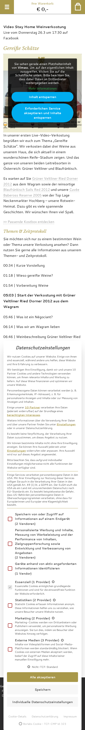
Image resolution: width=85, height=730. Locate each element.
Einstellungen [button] (66, 424)
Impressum (70, 716)
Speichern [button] (43, 689)
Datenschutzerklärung (45, 716)
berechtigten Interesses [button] (23, 415)
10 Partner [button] (32, 407)
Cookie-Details (17, 716)
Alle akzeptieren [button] (42, 677)
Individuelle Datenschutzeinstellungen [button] (42, 702)
